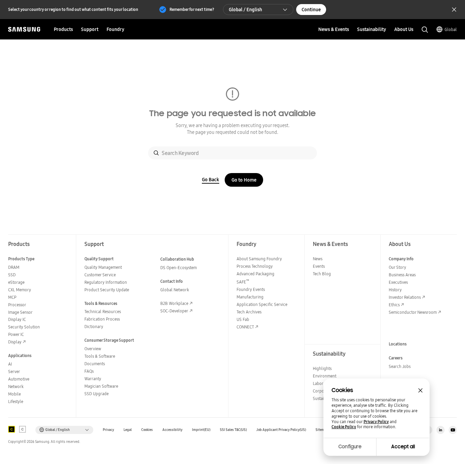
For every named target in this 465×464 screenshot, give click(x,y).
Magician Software (101, 386)
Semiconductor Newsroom (413, 312)
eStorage (16, 282)
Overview (92, 349)
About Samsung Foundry (259, 259)
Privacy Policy (376, 421)
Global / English (245, 9)
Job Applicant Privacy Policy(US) (281, 430)
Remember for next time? (192, 9)
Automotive (18, 379)
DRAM (13, 267)
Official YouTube (453, 430)
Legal (128, 430)
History (395, 290)
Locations (398, 344)
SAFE (243, 282)
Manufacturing (250, 297)
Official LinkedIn (440, 430)
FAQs (89, 371)
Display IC (17, 319)
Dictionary (93, 326)
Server (14, 371)
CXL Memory (19, 290)
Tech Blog (322, 274)
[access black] (11, 429)
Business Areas (402, 275)
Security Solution (24, 327)
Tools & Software (99, 356)
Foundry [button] (115, 29)
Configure (350, 447)
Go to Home (243, 179)
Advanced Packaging (255, 274)
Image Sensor (20, 312)
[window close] (420, 390)
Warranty (92, 379)
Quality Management (103, 267)
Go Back (210, 179)
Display (14, 342)
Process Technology (255, 266)
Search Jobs (400, 366)
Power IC (16, 334)
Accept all (403, 447)
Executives (398, 282)
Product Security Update (106, 290)
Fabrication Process (102, 319)
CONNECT (245, 327)
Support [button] (89, 29)
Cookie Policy (344, 427)
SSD (12, 275)
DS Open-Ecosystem (178, 267)
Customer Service (100, 275)
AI (10, 364)
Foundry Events (251, 289)
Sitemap (322, 430)
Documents (94, 364)
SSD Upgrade (96, 394)
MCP (12, 297)
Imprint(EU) (201, 430)
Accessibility (172, 430)
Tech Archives (249, 312)
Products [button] (63, 29)
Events (319, 266)
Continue (311, 9)
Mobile (14, 394)
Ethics (394, 305)
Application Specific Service (262, 304)
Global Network (174, 290)
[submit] (156, 153)
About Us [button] (403, 29)
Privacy (108, 430)
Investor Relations (405, 297)
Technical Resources (102, 311)
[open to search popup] (424, 29)
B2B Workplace (174, 303)
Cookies (147, 430)
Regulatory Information (105, 282)
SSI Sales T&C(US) (233, 430)
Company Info (401, 259)
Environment (324, 376)
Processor (17, 305)
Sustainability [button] (371, 29)
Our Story (397, 267)
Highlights (322, 368)
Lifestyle (15, 401)
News (317, 259)
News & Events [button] (333, 29)
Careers (396, 358)
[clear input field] (306, 153)
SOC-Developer (174, 311)
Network (15, 386)
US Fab (243, 319)
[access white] (22, 429)
